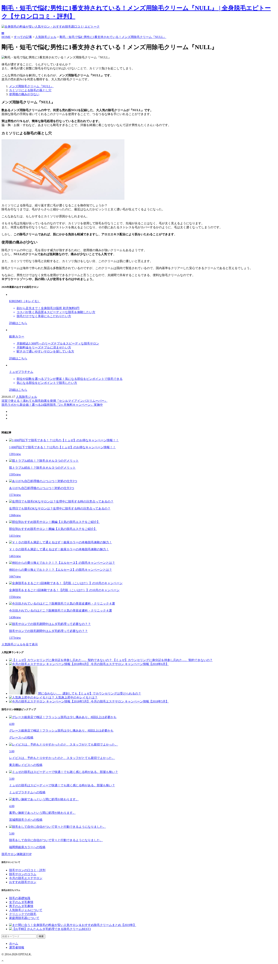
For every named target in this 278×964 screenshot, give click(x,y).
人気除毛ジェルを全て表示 (20, 644)
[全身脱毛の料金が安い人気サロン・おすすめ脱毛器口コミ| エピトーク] (51, 26)
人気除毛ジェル (45, 37)
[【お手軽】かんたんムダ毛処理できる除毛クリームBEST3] (50, 929)
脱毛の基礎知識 (19, 898)
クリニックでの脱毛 (22, 914)
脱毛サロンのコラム (22, 874)
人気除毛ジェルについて (25, 910)
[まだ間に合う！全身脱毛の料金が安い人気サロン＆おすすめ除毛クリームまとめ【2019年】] (72, 925)
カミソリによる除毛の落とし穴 (30, 90)
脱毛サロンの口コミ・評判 (27, 870)
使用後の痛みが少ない (24, 94)
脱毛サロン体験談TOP (17, 854)
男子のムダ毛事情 (21, 906)
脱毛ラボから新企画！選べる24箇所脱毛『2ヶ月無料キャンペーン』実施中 (52, 404)
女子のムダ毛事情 (21, 902)
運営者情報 (16, 947)
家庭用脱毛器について (24, 918)
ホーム (13, 943)
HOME (6, 37)
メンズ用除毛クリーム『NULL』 (31, 86)
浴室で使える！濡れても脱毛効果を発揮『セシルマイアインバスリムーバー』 (54, 400)
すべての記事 (23, 37)
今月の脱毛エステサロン (25, 878)
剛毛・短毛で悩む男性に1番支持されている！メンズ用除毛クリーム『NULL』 (113, 37)
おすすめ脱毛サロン (22, 882)
